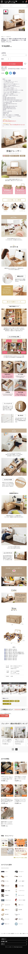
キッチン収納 (21, 885)
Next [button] (26, 20)
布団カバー (21, 919)
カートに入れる (12, 63)
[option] (14, 20)
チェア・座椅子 (21, 881)
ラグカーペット (8, 900)
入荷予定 (3, 53)
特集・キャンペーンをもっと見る (20, 857)
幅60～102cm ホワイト (5, 694)
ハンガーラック (21, 890)
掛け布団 (20, 909)
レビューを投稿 (4, 715)
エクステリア (7, 904)
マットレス (7, 919)
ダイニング (7, 885)
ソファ (6, 871)
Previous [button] (2, 20)
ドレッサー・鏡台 (6, 703)
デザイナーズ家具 (22, 900)
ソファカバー (21, 871)
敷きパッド (7, 923)
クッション (21, 923)
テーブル (6, 881)
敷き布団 (6, 914)
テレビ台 (20, 876)
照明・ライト (21, 904)
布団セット (7, 909)
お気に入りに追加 (25, 64)
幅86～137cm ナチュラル (22, 694)
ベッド (6, 876)
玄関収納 (6, 895)
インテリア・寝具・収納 (8, 701)
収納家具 (17, 701)
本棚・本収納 (7, 890)
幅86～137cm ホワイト (13, 694)
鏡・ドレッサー (21, 895)
